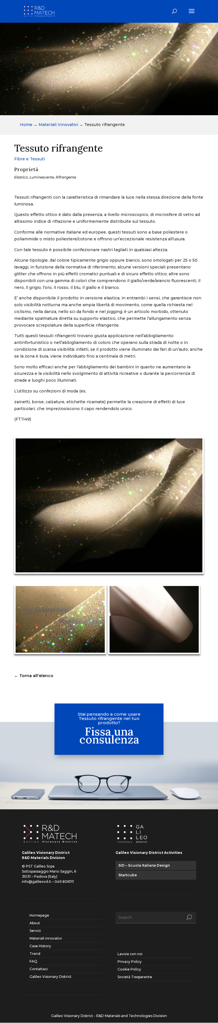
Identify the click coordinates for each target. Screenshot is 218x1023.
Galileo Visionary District (51, 976)
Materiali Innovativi (58, 124)
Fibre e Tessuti (29, 158)
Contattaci (39, 969)
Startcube (127, 875)
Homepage (39, 915)
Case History (40, 946)
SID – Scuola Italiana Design (144, 865)
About (35, 923)
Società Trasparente (135, 977)
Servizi (35, 931)
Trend (35, 953)
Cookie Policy (129, 969)
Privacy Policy (130, 961)
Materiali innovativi (46, 938)
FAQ (33, 961)
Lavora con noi (130, 954)
